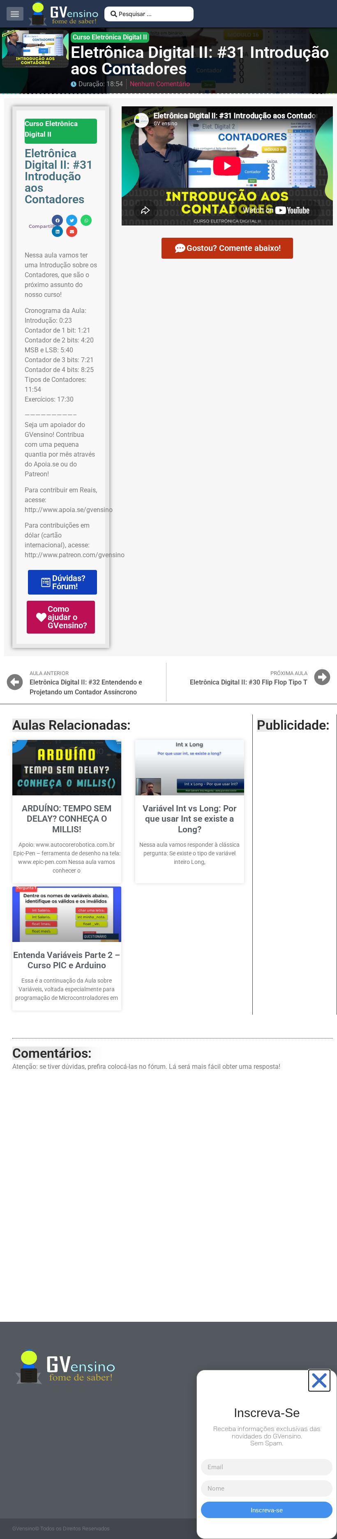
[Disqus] (172, 1194)
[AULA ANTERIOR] (15, 682)
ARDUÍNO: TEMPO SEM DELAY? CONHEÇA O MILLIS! (66, 819)
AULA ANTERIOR (49, 673)
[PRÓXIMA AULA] (322, 677)
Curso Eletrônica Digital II (110, 37)
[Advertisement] (294, 863)
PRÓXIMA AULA (288, 673)
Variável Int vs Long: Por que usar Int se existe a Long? (190, 819)
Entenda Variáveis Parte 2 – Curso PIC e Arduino (66, 960)
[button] (15, 14)
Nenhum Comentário (160, 84)
